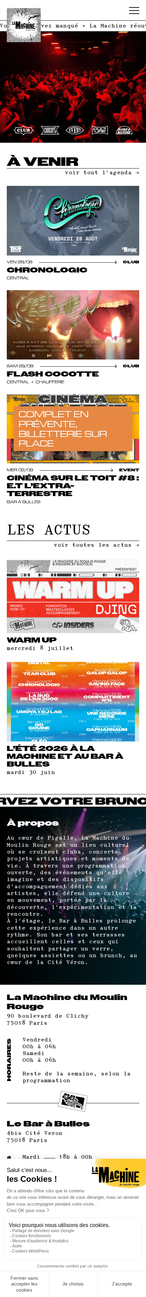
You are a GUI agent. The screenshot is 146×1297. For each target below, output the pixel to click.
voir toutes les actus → (96, 545)
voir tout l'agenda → (102, 172)
